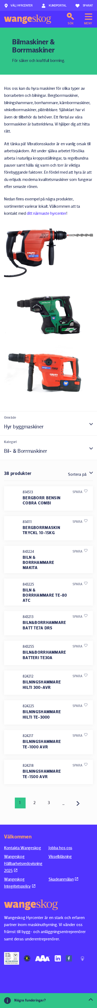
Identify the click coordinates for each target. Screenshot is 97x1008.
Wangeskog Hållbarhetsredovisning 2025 (23, 863)
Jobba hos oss (60, 847)
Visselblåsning (60, 856)
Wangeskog (27, 19)
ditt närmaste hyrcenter (46, 213)
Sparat (88, 5)
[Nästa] (78, 803)
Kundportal (57, 5)
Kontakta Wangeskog (22, 847)
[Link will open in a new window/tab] (11, 958)
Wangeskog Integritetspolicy (17, 882)
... (63, 803)
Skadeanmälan (61, 879)
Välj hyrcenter (22, 5)
